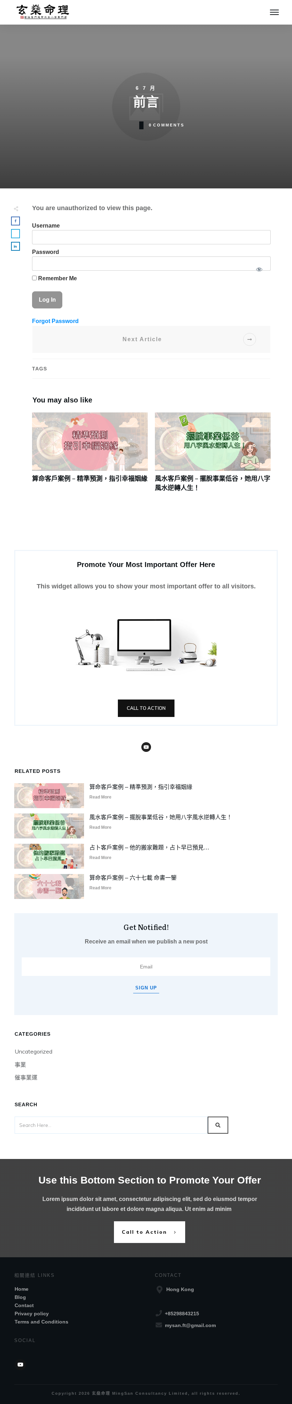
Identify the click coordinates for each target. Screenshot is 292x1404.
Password (45, 252)
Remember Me (57, 278)
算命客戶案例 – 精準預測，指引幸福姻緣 (90, 455)
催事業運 (26, 1077)
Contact (24, 1305)
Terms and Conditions (41, 1322)
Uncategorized (33, 1051)
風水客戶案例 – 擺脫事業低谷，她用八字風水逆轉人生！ (213, 455)
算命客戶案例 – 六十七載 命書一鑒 (133, 878)
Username (46, 226)
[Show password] (259, 269)
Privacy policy (32, 1313)
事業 (20, 1064)
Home (21, 1289)
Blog (20, 1297)
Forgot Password (55, 321)
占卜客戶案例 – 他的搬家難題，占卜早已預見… (149, 847)
